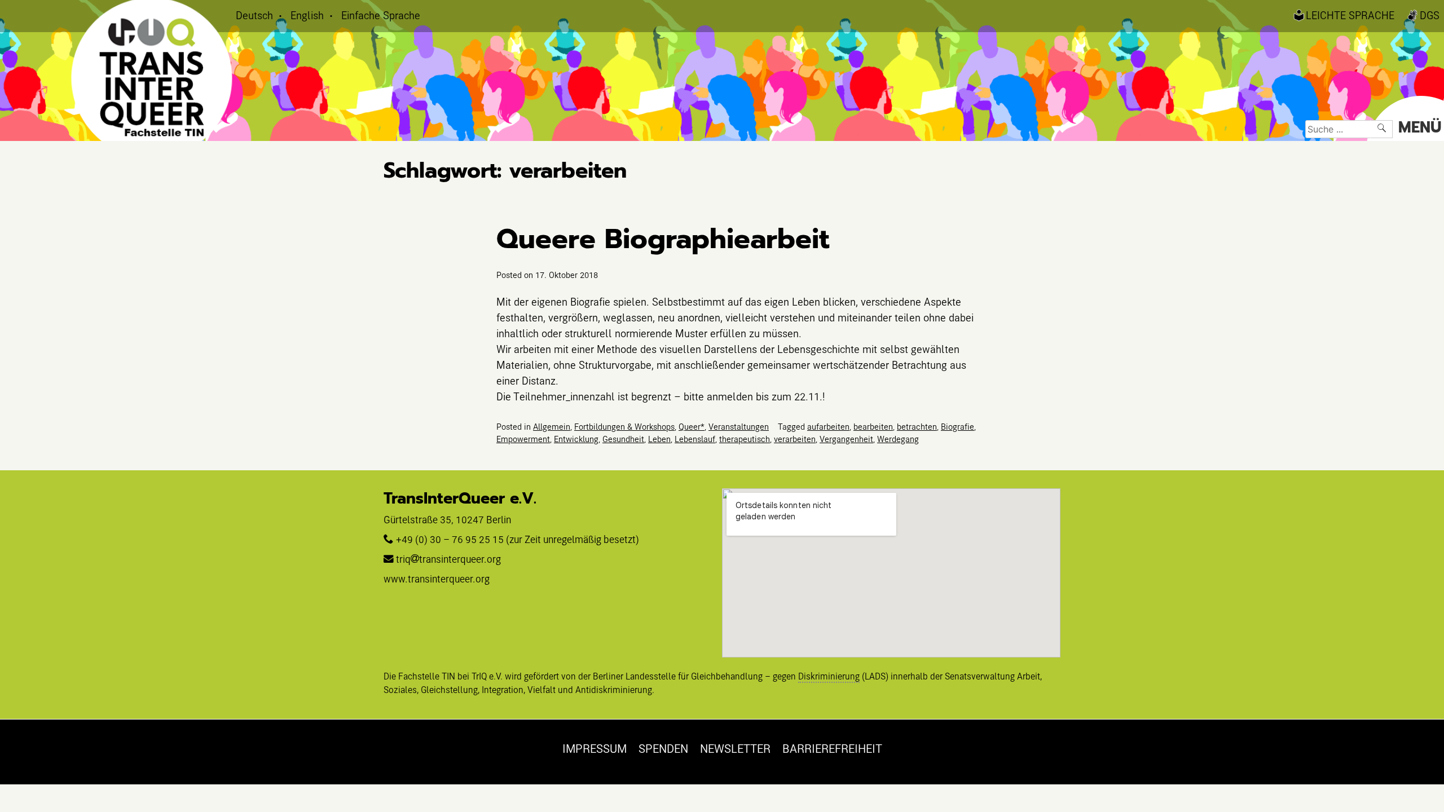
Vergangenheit (846, 438)
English (307, 15)
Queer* (692, 426)
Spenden (663, 748)
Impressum (594, 748)
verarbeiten (795, 438)
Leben (659, 438)
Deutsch (254, 15)
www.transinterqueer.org (437, 578)
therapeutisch (744, 438)
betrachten (917, 426)
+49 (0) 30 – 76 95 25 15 (450, 539)
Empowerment (523, 438)
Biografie (957, 426)
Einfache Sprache (380, 15)
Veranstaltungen (738, 426)
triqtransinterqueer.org (448, 559)
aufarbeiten (828, 426)
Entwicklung (576, 438)
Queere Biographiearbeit (663, 239)
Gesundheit (623, 438)
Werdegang (898, 438)
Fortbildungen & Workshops (624, 426)
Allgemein (551, 426)
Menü (1419, 127)
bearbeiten (873, 426)
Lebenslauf (695, 438)
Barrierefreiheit (832, 748)
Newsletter (735, 748)
